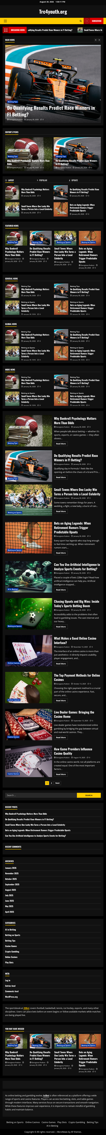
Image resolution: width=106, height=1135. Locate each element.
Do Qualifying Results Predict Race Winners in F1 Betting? (76, 162)
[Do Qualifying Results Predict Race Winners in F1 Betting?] (41, 238)
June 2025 (9, 900)
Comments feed (11, 991)
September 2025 (12, 884)
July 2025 (9, 895)
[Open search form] (81, 21)
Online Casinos (14, 663)
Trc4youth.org (53, 11)
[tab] (21, 181)
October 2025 (11, 878)
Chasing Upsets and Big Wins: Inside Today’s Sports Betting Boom (28, 614)
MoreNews (62, 1131)
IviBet (46, 1095)
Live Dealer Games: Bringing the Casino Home (28, 724)
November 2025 (11, 873)
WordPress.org (11, 996)
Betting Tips (12, 156)
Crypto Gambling (12, 951)
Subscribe (96, 20)
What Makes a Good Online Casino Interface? (28, 650)
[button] (5, 21)
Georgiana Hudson (16, 119)
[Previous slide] (95, 40)
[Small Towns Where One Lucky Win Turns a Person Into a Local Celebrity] (53, 84)
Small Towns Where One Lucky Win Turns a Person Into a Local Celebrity (46, 111)
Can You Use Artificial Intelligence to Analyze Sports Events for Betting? (28, 577)
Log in (7, 980)
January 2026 (10, 867)
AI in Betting (13, 589)
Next (57, 783)
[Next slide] (99, 40)
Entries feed (10, 985)
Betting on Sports (14, 102)
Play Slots (9, 962)
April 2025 (9, 911)
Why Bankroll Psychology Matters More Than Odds (28, 162)
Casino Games (13, 737)
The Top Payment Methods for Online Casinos (28, 687)
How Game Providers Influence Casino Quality (28, 761)
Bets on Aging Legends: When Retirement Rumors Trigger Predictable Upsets (61, 209)
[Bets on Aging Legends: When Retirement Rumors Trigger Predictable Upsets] (90, 238)
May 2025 (9, 906)
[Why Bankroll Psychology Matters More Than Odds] (16, 238)
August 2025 (10, 889)
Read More (62, 444)
